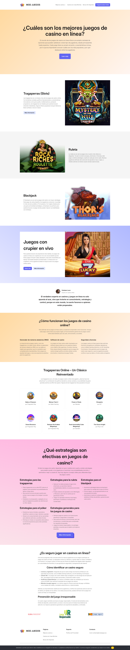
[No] (128, 647)
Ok (112, 647)
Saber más (28, 268)
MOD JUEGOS (33, 4)
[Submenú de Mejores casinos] (65, 4)
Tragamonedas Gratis (103, 5)
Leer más (65, 56)
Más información (29, 112)
